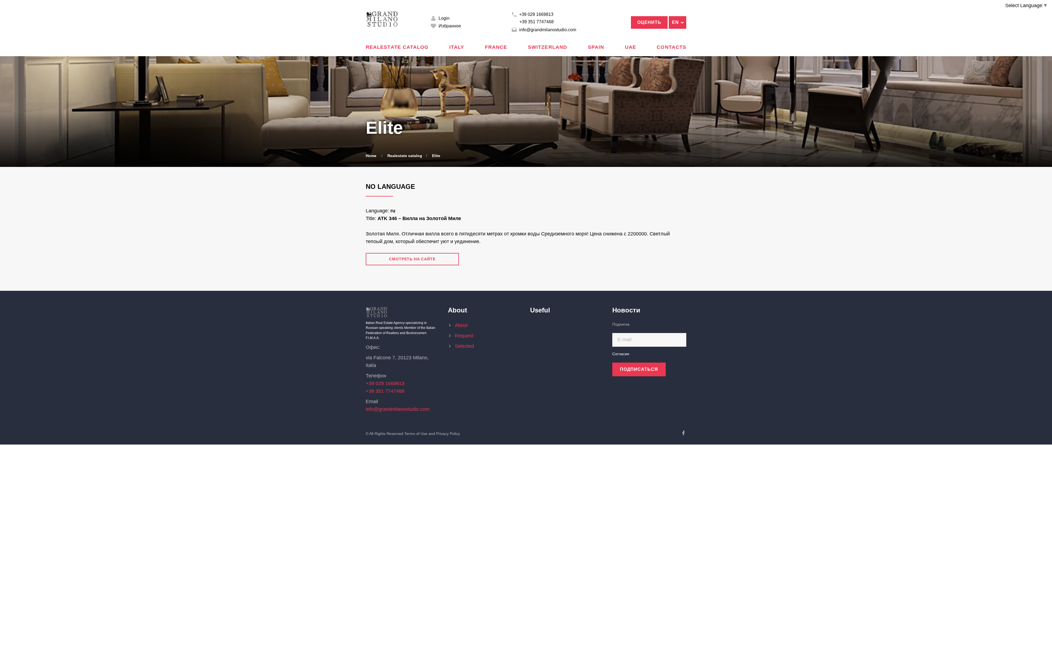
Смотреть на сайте (412, 259)
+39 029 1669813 (535, 14)
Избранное (449, 26)
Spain (596, 47)
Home (371, 155)
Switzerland (547, 47)
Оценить (649, 22)
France (496, 47)
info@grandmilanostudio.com (547, 29)
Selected (466, 346)
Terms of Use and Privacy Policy (432, 433)
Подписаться (639, 369)
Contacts (671, 47)
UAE (630, 47)
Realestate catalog (397, 47)
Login (444, 18)
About (461, 325)
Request (464, 335)
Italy (456, 47)
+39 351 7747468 (536, 21)
